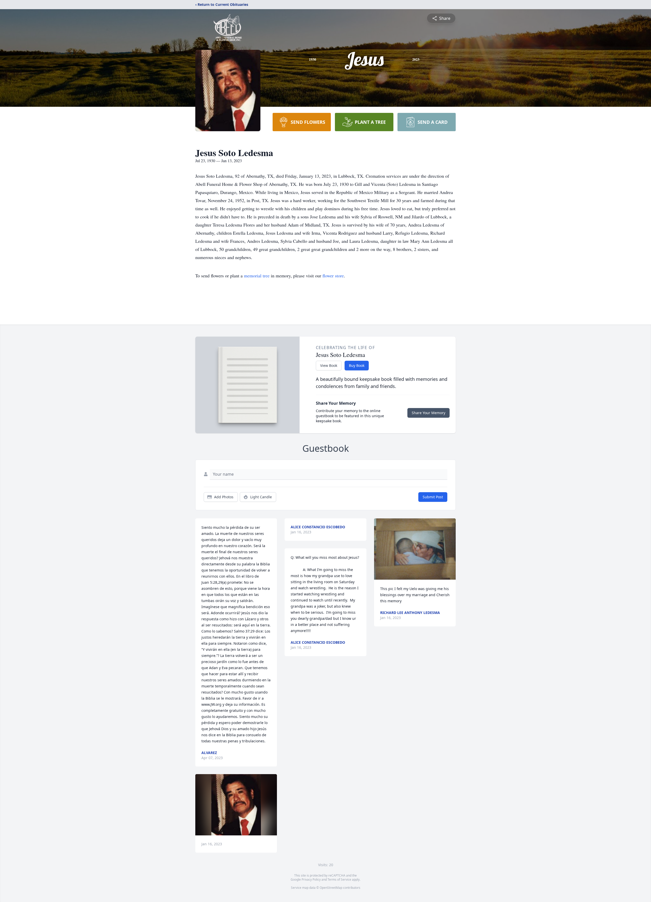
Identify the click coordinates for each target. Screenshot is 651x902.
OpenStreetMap (331, 887)
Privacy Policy (311, 879)
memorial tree (257, 276)
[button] (236, 804)
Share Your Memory (428, 412)
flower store (333, 276)
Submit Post (433, 496)
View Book (328, 365)
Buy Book (356, 365)
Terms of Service (339, 879)
